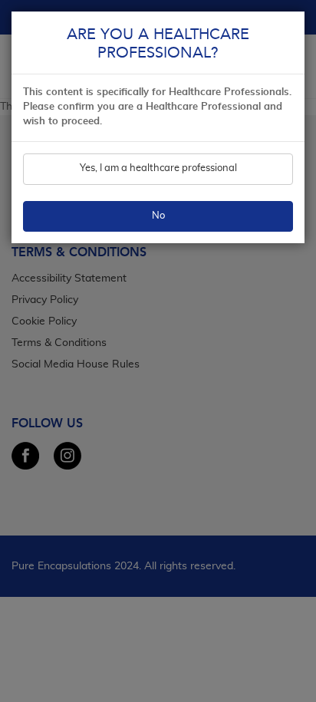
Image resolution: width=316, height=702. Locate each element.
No (158, 216)
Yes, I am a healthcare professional (158, 168)
